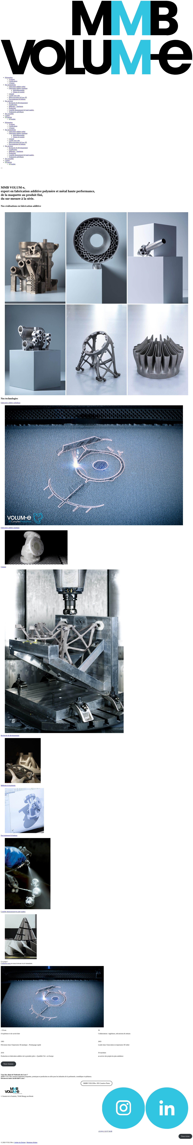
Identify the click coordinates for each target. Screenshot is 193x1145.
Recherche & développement (10, 735)
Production (12, 108)
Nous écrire (185, 1136)
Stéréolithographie (18, 90)
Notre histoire (8, 1064)
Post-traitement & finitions (17, 99)
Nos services (9, 101)
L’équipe (11, 83)
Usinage (11, 94)
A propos (12, 79)
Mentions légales (32, 1142)
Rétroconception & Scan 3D (18, 97)
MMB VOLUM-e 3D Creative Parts (96, 1083)
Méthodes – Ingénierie (16, 106)
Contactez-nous (6, 963)
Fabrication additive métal (17, 86)
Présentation (9, 77)
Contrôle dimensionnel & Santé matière (21, 110)
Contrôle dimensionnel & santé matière (13, 912)
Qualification (13, 104)
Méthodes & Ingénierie (8, 785)
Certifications (13, 81)
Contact (7, 115)
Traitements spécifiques (16, 112)
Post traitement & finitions (9, 835)
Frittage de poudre (18, 92)
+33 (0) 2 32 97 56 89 (105, 1131)
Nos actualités (9, 114)
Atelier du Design (20, 1142)
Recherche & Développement (18, 103)
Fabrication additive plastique (18, 88)
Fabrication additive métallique (10, 403)
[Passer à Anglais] (12, 119)
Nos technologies (10, 85)
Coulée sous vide (14, 95)
